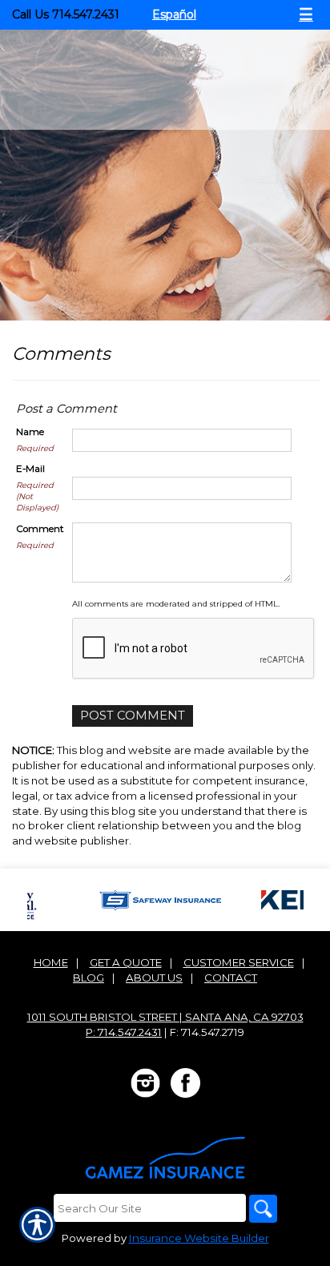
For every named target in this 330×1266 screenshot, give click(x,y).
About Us (154, 977)
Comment (40, 528)
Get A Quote (126, 962)
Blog (88, 977)
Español (174, 14)
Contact (230, 977)
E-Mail (30, 468)
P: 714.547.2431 (124, 1032)
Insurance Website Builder (199, 1238)
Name (30, 431)
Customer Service (238, 962)
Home (51, 962)
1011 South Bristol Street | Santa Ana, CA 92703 (165, 1016)
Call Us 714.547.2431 (65, 14)
